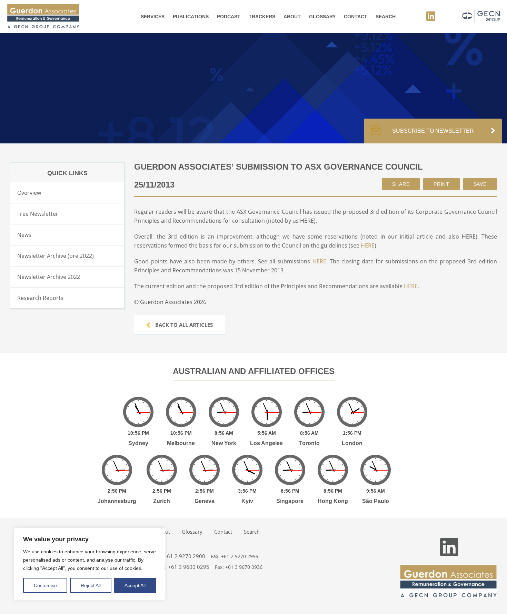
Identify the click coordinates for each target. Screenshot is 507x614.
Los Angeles (266, 443)
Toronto (309, 443)
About (292, 16)
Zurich (161, 501)
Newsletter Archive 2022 (48, 277)
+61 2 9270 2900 (184, 556)
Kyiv (247, 501)
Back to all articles (183, 324)
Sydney (138, 443)
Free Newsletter (37, 214)
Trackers (262, 16)
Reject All (91, 585)
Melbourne (181, 443)
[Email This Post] (401, 184)
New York (223, 443)
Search (386, 16)
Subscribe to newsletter (433, 131)
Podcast (228, 16)
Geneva (205, 501)
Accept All (135, 585)
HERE (368, 245)
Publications (191, 16)
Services (153, 16)
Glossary (322, 16)
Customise (45, 585)
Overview (29, 193)
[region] (90, 564)
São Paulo (375, 501)
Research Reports (40, 298)
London (352, 443)
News (24, 235)
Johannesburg (117, 501)
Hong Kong (333, 501)
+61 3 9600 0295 (188, 566)
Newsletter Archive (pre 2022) (55, 256)
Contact (355, 16)
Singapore (290, 501)
